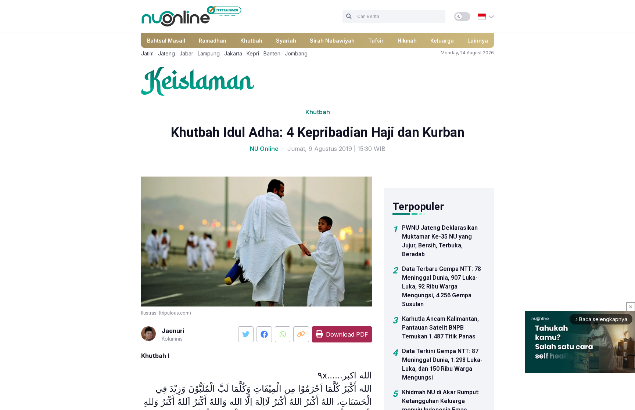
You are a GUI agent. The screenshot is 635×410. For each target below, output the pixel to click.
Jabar (186, 53)
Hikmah (407, 40)
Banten (271, 53)
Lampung (209, 53)
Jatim (147, 53)
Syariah (286, 40)
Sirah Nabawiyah (332, 40)
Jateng (166, 53)
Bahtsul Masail (166, 40)
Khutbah (251, 40)
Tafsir (376, 40)
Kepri (253, 53)
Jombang (296, 53)
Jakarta (233, 53)
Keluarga (442, 40)
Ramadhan (212, 40)
